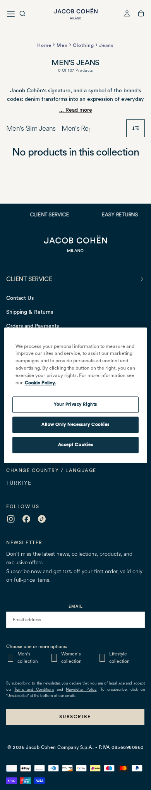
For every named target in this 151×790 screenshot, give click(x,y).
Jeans (106, 45)
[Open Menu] (10, 14)
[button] (22, 14)
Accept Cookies (75, 444)
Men (62, 45)
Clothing (83, 45)
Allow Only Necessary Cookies (75, 424)
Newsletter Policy (81, 690)
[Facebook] (26, 519)
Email (76, 606)
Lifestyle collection (119, 657)
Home (44, 45)
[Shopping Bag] (141, 14)
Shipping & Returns (29, 312)
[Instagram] (10, 519)
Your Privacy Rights (75, 404)
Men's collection (27, 657)
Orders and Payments (32, 326)
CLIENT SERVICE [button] (29, 279)
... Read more (75, 110)
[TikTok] (41, 519)
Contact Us (20, 298)
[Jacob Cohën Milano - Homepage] (75, 14)
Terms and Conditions (34, 690)
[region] (76, 395)
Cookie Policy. (40, 382)
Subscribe (75, 716)
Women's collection (71, 657)
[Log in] (127, 14)
